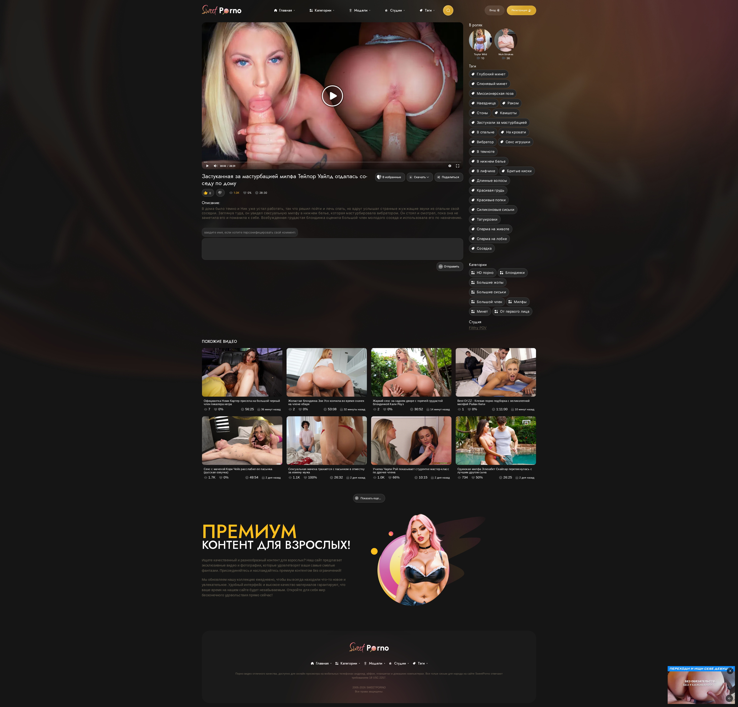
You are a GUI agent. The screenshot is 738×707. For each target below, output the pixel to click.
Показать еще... (371, 498)
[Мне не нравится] (220, 193)
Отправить (451, 266)
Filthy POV (478, 328)
